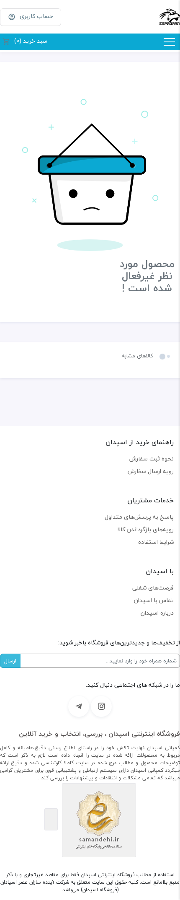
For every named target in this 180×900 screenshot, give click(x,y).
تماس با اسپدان (154, 600)
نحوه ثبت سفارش (151, 458)
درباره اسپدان (157, 613)
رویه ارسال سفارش (151, 471)
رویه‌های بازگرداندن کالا (145, 529)
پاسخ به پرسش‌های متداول (139, 517)
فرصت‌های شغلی (153, 587)
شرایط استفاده (156, 542)
